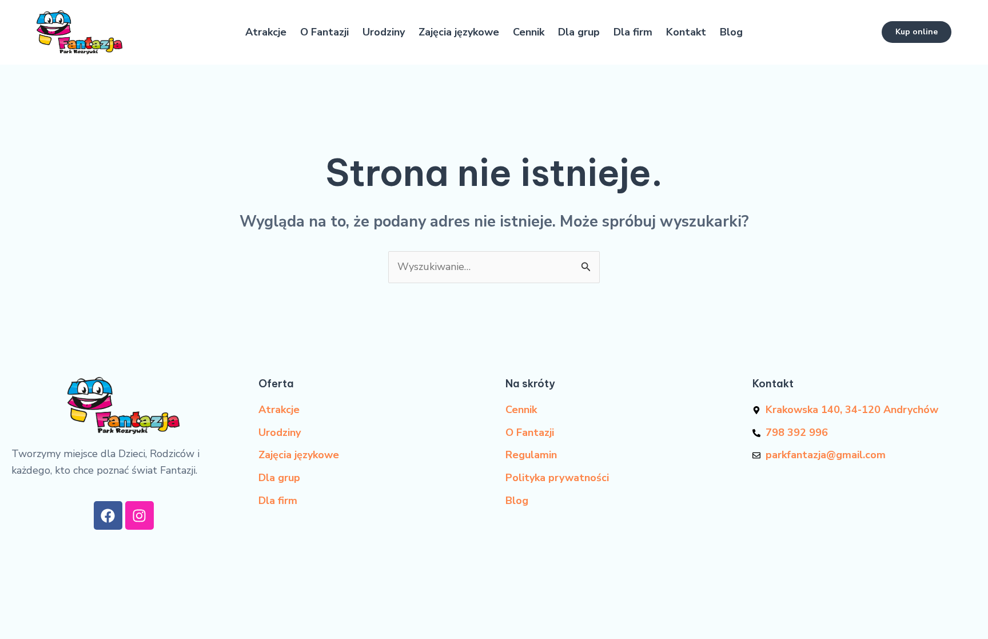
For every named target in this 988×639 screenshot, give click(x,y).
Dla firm (632, 32)
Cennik (528, 32)
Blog (731, 32)
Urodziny (383, 32)
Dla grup (579, 32)
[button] (916, 32)
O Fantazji (324, 32)
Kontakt (686, 32)
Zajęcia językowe (459, 32)
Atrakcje (265, 32)
